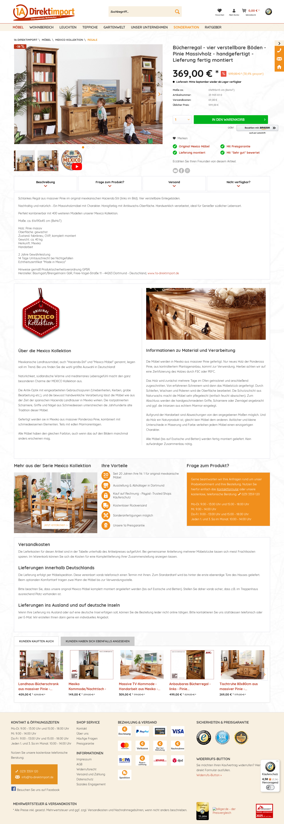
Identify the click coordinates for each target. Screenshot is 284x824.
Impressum (84, 759)
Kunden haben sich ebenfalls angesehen (98, 641)
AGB (79, 764)
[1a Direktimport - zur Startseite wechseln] (44, 12)
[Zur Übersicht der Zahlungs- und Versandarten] (124, 731)
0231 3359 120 (251, 494)
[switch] (270, 787)
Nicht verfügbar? (238, 182)
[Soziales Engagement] (264, 811)
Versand (174, 182)
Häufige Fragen (87, 738)
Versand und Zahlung (91, 774)
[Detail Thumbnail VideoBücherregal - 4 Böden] (71, 160)
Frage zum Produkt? (110, 182)
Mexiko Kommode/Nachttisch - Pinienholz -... (87, 686)
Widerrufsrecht (86, 769)
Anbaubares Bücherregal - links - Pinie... (190, 686)
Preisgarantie (85, 743)
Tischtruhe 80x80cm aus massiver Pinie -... (239, 686)
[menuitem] (145, 11)
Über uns (83, 733)
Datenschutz (85, 779)
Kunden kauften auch (36, 641)
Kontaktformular (228, 489)
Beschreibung (45, 182)
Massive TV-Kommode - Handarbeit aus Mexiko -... (139, 686)
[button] (257, 129)
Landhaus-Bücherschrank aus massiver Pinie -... (38, 686)
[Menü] (277, 762)
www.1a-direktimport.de (163, 273)
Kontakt (82, 728)
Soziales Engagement (91, 784)
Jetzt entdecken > (56, 525)
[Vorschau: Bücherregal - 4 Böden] (24, 160)
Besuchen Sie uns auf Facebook (38, 790)
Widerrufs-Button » (209, 775)
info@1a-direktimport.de (37, 777)
